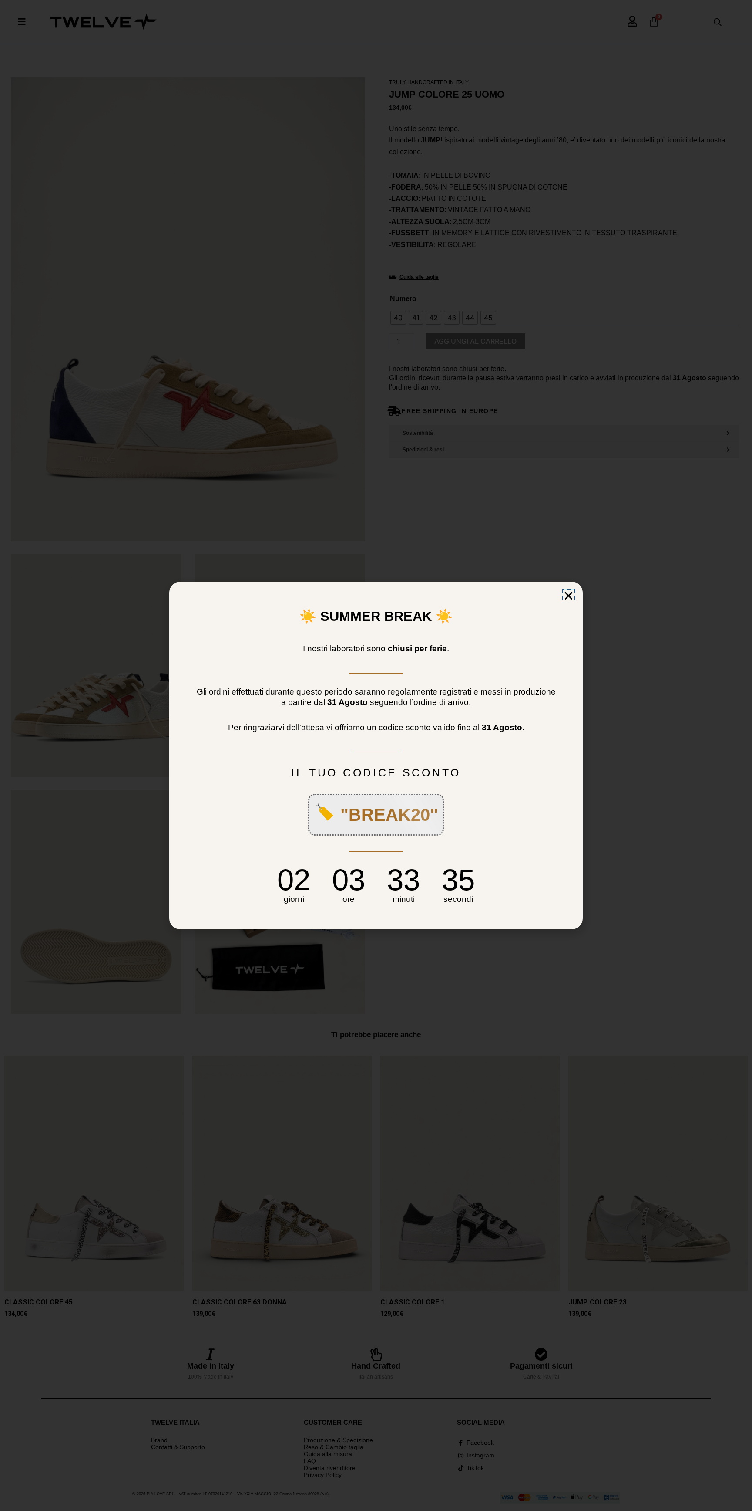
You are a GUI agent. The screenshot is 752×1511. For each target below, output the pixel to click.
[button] (568, 595)
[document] (376, 755)
